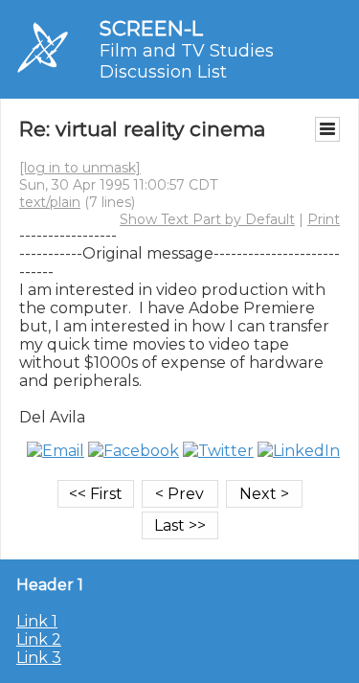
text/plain (49, 202)
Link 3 (38, 658)
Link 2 (38, 639)
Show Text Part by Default (207, 219)
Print (323, 219)
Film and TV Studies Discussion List (187, 61)
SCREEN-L (151, 28)
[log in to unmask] (80, 167)
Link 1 (36, 621)
